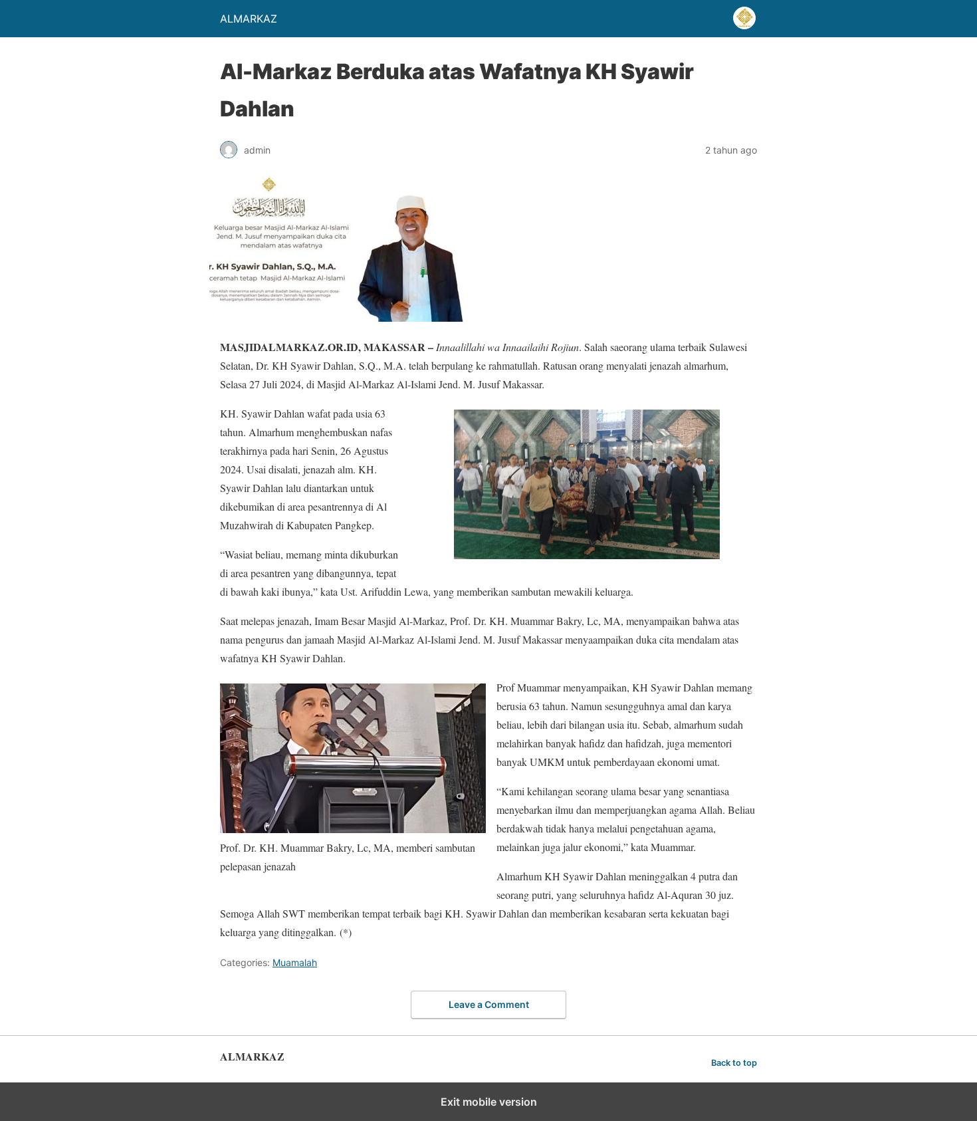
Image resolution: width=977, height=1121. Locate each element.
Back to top (734, 1063)
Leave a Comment (489, 1004)
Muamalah (294, 962)
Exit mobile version (489, 1101)
